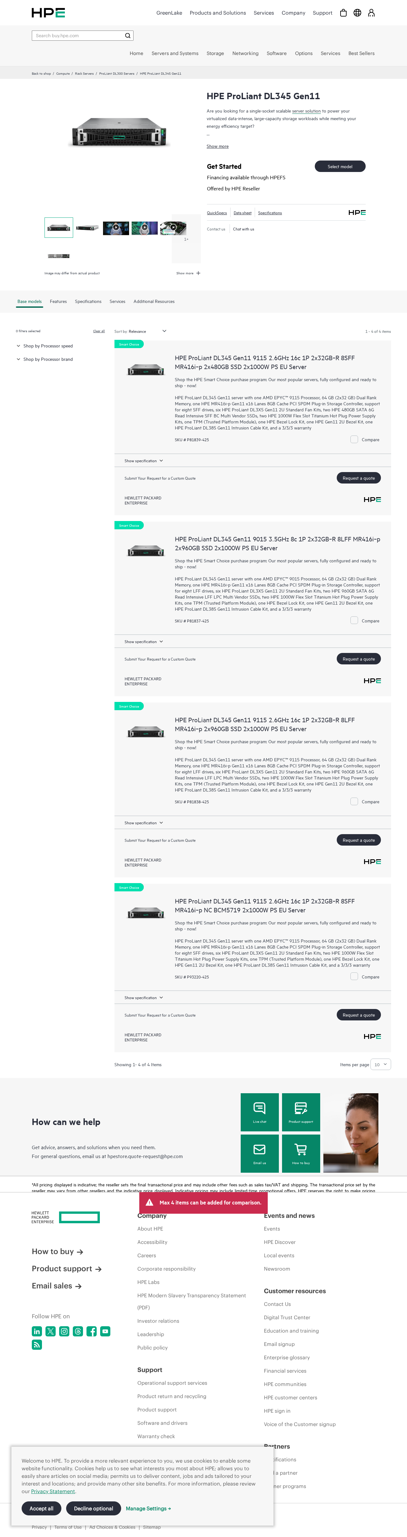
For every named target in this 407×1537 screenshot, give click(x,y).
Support (323, 13)
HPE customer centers (290, 1397)
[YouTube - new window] (105, 1331)
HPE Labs (148, 1282)
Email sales (52, 1285)
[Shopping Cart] (343, 12)
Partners (277, 1446)
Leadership (150, 1334)
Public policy (152, 1347)
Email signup (279, 1344)
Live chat (259, 1121)
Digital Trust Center (287, 1317)
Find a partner (281, 1473)
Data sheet (243, 212)
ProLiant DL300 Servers (117, 73)
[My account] (371, 12)
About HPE (150, 1228)
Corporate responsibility (166, 1269)
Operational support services (172, 1383)
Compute (63, 73)
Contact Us (277, 1304)
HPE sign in (277, 1411)
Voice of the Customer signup (300, 1424)
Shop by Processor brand (48, 359)
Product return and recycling (171, 1396)
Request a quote (359, 478)
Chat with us (243, 228)
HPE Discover (280, 1242)
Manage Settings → (148, 1508)
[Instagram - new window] (64, 1331)
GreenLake (169, 13)
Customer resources (295, 1291)
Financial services (285, 1371)
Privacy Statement (53, 1491)
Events (272, 1228)
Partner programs (285, 1486)
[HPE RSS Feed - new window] (37, 1345)
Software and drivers (162, 1423)
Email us (259, 1162)
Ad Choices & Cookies (112, 1527)
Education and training (291, 1331)
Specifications (270, 212)
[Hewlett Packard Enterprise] (48, 12)
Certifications (280, 1459)
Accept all (41, 1508)
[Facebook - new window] (91, 1331)
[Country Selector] (357, 12)
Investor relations (158, 1321)
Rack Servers (84, 73)
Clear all (99, 330)
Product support (301, 1121)
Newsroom (277, 1269)
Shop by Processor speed (48, 345)
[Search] (128, 36)
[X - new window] (50, 1331)
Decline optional (93, 1508)
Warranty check (156, 1436)
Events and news (289, 1215)
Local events (279, 1255)
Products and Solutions (218, 13)
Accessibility (152, 1242)
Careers (146, 1255)
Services (264, 13)
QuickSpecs (217, 212)
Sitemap (152, 1527)
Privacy (39, 1527)
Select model (340, 166)
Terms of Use (68, 1527)
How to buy (301, 1162)
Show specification (141, 460)
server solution (306, 110)
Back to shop (41, 73)
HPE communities (285, 1384)
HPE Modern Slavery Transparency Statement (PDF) (191, 1301)
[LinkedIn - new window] (37, 1331)
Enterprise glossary (287, 1357)
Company (293, 13)
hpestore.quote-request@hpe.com (145, 1155)
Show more (218, 146)
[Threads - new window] (78, 1331)
